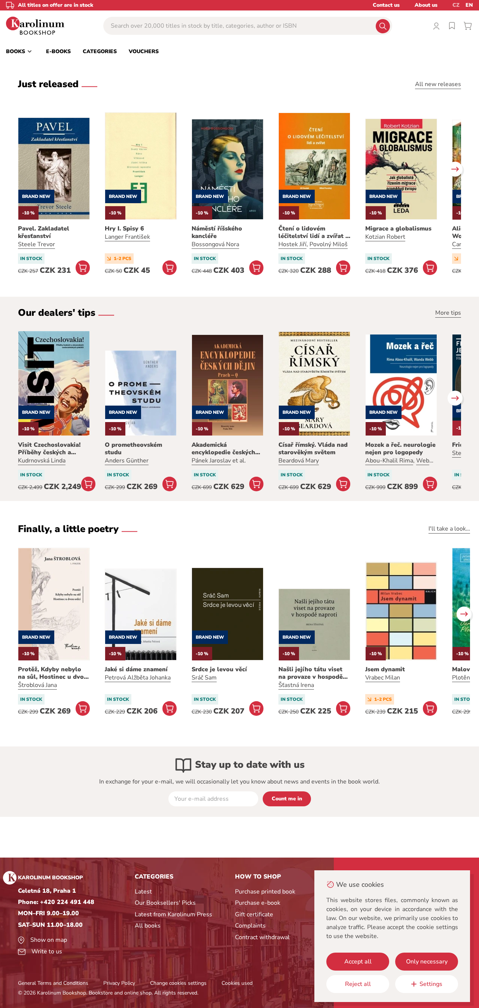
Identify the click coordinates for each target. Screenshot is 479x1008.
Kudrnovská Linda (41, 460)
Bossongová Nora (215, 244)
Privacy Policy (119, 983)
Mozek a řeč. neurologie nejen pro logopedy (400, 448)
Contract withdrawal (262, 937)
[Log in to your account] (436, 26)
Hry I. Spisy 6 (124, 228)
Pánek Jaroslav (211, 460)
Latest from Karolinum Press (173, 914)
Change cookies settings (178, 983)
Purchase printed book (265, 892)
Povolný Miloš (328, 244)
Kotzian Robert (385, 237)
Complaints (250, 926)
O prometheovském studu (133, 448)
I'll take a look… (449, 529)
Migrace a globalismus (398, 228)
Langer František (127, 237)
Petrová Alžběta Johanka (138, 677)
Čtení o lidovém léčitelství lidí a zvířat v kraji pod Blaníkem (313, 232)
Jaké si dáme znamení (136, 669)
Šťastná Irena (296, 685)
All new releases (438, 84)
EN (469, 5)
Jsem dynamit (385, 669)
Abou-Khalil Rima (389, 460)
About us (426, 5)
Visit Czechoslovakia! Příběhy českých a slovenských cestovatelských (49, 448)
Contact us (386, 5)
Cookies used (237, 983)
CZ (456, 5)
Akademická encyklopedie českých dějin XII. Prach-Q (223, 448)
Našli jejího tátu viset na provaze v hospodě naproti (310, 673)
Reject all (358, 984)
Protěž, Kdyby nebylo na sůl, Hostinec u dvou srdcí (53, 673)
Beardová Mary (298, 460)
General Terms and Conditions (53, 983)
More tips (448, 313)
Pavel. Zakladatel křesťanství (43, 232)
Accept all (358, 961)
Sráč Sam (204, 677)
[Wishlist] (452, 26)
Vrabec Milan (382, 677)
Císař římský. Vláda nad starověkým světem (313, 448)
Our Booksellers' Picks (165, 903)
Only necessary (427, 961)
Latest (143, 892)
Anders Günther (127, 460)
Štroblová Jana (37, 685)
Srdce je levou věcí (219, 669)
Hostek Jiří (292, 244)
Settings (430, 984)
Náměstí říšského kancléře (217, 232)
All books (148, 926)
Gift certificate (254, 914)
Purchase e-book (257, 903)
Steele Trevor (36, 244)
